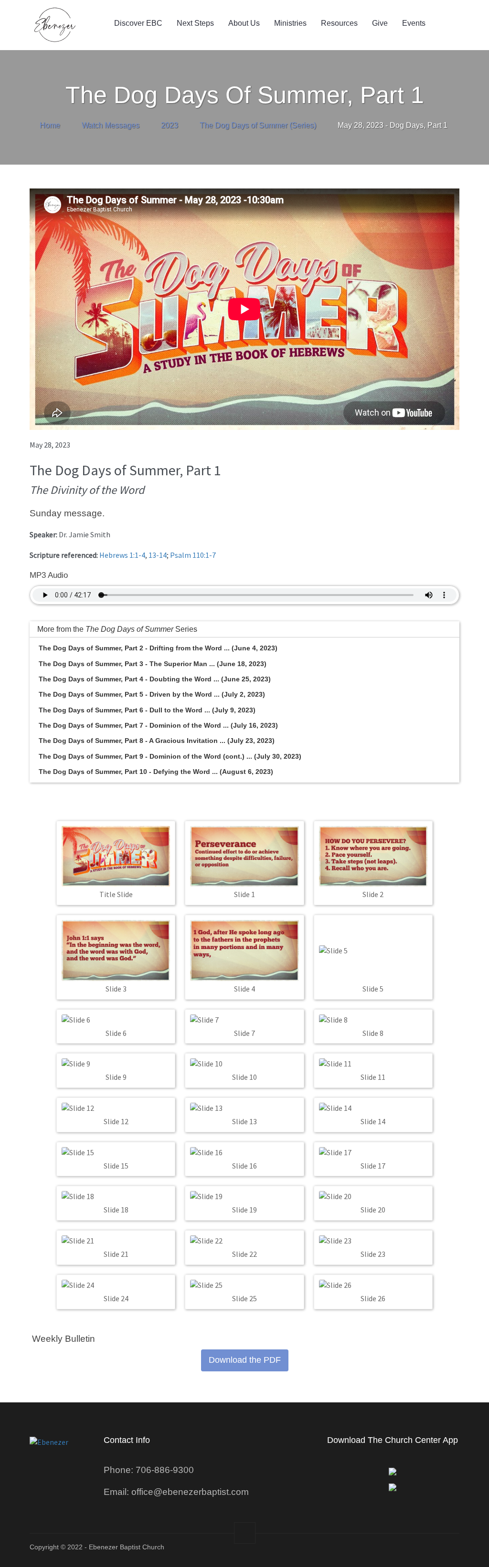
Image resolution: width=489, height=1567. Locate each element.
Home (50, 125)
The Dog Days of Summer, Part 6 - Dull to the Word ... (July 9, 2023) (147, 710)
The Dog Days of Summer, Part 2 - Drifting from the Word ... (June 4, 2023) (158, 648)
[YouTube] (426, 1550)
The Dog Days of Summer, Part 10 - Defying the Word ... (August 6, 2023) (156, 771)
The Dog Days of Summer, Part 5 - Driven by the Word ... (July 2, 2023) (152, 694)
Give (380, 23)
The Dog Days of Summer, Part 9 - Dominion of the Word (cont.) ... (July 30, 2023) (170, 756)
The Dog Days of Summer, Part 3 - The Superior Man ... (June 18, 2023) (152, 664)
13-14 (158, 555)
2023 (169, 125)
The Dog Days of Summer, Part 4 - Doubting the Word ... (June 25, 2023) (155, 679)
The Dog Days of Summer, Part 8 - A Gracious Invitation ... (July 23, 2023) (157, 740)
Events (413, 23)
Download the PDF (245, 1360)
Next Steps (195, 23)
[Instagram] (401, 1550)
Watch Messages (110, 125)
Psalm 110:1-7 (193, 555)
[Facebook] (376, 1550)
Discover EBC (138, 23)
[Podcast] (450, 1550)
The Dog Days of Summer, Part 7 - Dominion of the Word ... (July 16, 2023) (158, 725)
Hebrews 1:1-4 (122, 555)
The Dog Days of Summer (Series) (258, 125)
